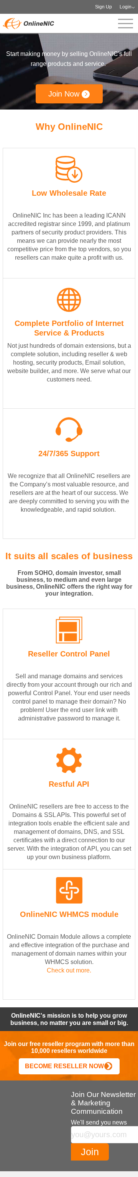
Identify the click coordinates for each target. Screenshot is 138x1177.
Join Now (65, 94)
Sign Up (103, 7)
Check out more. (69, 970)
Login (125, 7)
